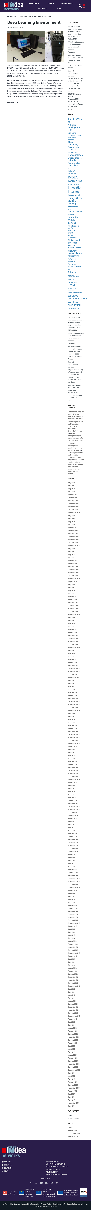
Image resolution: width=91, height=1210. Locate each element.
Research (34, 3)
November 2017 (73, 773)
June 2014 (71, 896)
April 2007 (71, 1100)
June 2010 (71, 1025)
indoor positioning (74, 184)
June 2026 (71, 486)
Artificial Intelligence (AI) (74, 127)
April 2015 (71, 866)
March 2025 (72, 528)
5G (69, 118)
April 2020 (71, 689)
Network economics (72, 236)
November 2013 (73, 917)
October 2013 (73, 920)
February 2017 (73, 800)
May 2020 (71, 686)
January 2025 (73, 534)
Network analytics (71, 232)
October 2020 (73, 674)
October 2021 (73, 644)
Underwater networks (72, 289)
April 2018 (71, 758)
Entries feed (72, 1130)
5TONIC (77, 118)
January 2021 (73, 665)
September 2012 (74, 953)
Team (50, 3)
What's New (67, 3)
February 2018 (73, 764)
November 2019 (73, 704)
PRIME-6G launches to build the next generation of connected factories (76, 47)
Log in (70, 1127)
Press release (73, 1118)
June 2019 (71, 716)
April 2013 (71, 938)
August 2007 (72, 1091)
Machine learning (72, 202)
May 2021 (71, 653)
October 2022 (73, 611)
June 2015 (71, 860)
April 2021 (71, 656)
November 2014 (73, 881)
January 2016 (73, 839)
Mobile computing (73, 215)
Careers (59, 8)
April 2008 (71, 1079)
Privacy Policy (46, 1204)
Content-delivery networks (74, 148)
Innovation (75, 187)
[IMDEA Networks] (13, 6)
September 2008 (74, 1070)
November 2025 (73, 507)
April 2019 (71, 722)
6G (69, 122)
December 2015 (73, 842)
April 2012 (71, 965)
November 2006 (73, 1103)
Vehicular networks (75, 293)
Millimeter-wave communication (75, 209)
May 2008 (71, 1076)
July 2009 (71, 1046)
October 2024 (73, 543)
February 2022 (73, 632)
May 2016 (71, 827)
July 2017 (71, 785)
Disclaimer (57, 1204)
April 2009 (71, 1052)
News (70, 1115)
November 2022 (73, 608)
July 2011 (71, 989)
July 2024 (71, 549)
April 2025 (71, 525)
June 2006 (71, 1106)
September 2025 (74, 513)
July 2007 (71, 1094)
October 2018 (73, 740)
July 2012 (71, 959)
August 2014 (72, 890)
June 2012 (71, 962)
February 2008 (73, 1082)
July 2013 (71, 929)
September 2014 (74, 887)
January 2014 (73, 911)
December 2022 (73, 605)
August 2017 (72, 782)
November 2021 (73, 641)
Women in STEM (73, 308)
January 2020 (73, 698)
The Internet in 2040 (75, 419)
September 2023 (74, 578)
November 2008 (73, 1064)
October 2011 (73, 983)
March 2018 (72, 761)
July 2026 (71, 483)
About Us (42, 8)
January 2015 (73, 875)
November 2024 (73, 540)
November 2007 (73, 1088)
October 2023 (73, 575)
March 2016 (72, 833)
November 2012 (73, 947)
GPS (69, 168)
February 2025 (73, 531)
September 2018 (74, 743)
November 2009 (73, 1037)
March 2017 (72, 797)
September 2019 (74, 710)
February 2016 (73, 836)
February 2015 (73, 872)
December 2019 (73, 701)
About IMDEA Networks (55, 1164)
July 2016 (71, 821)
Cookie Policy (72, 1204)
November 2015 (73, 845)
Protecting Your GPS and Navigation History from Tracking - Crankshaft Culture (75, 426)
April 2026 (71, 492)
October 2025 (73, 510)
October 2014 (73, 884)
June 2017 (71, 788)
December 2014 (73, 878)
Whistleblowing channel (56, 1175)
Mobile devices (72, 221)
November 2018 (73, 737)
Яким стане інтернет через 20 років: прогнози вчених (76, 414)
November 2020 (73, 671)
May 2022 (71, 623)
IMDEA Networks (75, 179)
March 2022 (72, 629)
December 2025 (73, 504)
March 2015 (72, 869)
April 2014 (71, 902)
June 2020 (71, 683)
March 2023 (72, 596)
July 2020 (71, 680)
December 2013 (73, 914)
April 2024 (71, 557)
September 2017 (74, 779)
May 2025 (71, 522)
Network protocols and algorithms (75, 253)
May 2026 (71, 489)
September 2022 (74, 614)
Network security (71, 260)
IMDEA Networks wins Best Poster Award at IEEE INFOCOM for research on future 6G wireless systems (75, 101)
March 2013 (72, 941)
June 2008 (71, 1073)
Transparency (52, 1172)
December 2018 (73, 734)
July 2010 (71, 1022)
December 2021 (73, 638)
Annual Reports (53, 1169)
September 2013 (74, 923)
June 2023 (71, 587)
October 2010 (73, 1013)
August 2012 (72, 956)
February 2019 (73, 728)
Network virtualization (74, 265)
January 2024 (73, 566)
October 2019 (73, 707)
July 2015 (71, 857)
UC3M (71, 285)
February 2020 (73, 695)
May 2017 (71, 791)
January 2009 (73, 1061)
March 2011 (72, 1001)
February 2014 (73, 908)
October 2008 (73, 1067)
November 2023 (73, 572)
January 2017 (73, 803)
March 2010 (72, 1028)
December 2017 (73, 770)
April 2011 (71, 998)
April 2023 (71, 593)
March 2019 (72, 725)
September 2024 (74, 546)
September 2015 (74, 851)
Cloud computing (73, 143)
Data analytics (75, 155)
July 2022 (71, 617)
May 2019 (71, 719)
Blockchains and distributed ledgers (74, 137)
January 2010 (73, 1034)
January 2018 (73, 767)
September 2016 (74, 815)
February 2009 (73, 1058)
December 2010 (73, 1007)
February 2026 (73, 498)
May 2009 (71, 1049)
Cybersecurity (72, 152)
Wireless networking (74, 303)
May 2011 (71, 995)
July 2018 (71, 749)
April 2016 (71, 830)
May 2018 (71, 755)
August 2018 (72, 746)
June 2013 (71, 932)
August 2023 (72, 581)
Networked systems (74, 241)
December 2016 (73, 806)
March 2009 (72, 1055)
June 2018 (71, 752)
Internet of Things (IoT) (75, 196)
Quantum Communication (73, 276)
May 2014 (71, 899)
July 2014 (71, 893)
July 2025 (71, 516)
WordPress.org (73, 1136)
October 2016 (73, 812)
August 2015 (72, 854)
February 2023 (73, 599)
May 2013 (71, 935)
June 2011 (71, 992)
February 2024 (73, 563)
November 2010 (73, 1010)
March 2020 (72, 692)
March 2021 (72, 659)
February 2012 (73, 971)
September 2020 (74, 677)
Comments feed (74, 1133)
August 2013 (72, 926)
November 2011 (73, 980)
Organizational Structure (57, 1167)
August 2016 (72, 818)
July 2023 (71, 584)
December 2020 (73, 668)
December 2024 (73, 537)
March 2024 (72, 560)
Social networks (72, 280)
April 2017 (71, 794)
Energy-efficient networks (75, 159)
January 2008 (73, 1085)
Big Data (72, 133)
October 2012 (73, 950)
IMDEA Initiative (72, 172)
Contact (7, 1162)
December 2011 (73, 977)
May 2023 (71, 590)
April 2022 (71, 626)
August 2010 (72, 1019)
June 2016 (71, 824)
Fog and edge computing (74, 164)
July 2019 (71, 713)
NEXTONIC (71, 269)
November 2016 (73, 809)
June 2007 (71, 1097)
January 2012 (73, 974)
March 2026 (72, 495)
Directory (8, 1165)
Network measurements (74, 247)
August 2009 (72, 1043)
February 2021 (73, 662)
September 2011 (74, 986)
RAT (63, 1204)
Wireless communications (77, 297)
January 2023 (73, 602)
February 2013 (73, 944)
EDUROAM (8, 1168)
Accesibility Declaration (31, 1204)
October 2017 (73, 776)
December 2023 (73, 569)
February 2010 (73, 1031)
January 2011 (73, 1004)
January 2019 (73, 731)
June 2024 (71, 552)
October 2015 (73, 848)
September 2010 (74, 1016)
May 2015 (71, 863)
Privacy (72, 272)
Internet (73, 191)
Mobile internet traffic (74, 227)
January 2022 (73, 635)
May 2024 (71, 554)
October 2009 (73, 1040)
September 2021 (74, 647)
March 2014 (72, 905)
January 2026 (73, 501)
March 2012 (72, 968)
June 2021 (71, 650)
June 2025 (71, 519)
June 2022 (71, 620)
